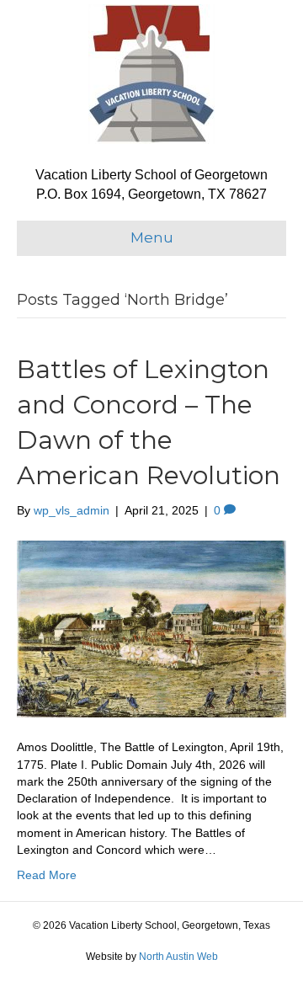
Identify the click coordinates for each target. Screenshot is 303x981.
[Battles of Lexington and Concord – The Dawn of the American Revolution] (151, 628)
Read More (47, 875)
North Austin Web (178, 956)
